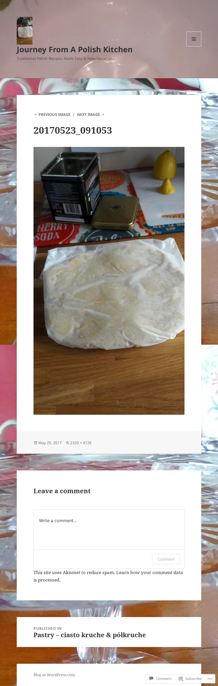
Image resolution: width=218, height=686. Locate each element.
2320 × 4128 (80, 442)
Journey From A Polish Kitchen (75, 49)
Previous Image (54, 114)
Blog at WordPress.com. (54, 674)
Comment (166, 559)
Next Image (88, 114)
